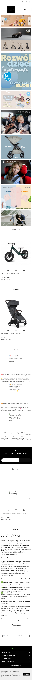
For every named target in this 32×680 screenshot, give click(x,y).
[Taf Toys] (23, 636)
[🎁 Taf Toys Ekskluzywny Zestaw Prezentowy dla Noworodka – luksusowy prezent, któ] (16, 393)
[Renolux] (8, 636)
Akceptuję (26, 674)
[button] (16, 652)
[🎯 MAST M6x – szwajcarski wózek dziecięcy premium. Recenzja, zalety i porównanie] (16, 364)
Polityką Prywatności (5, 671)
